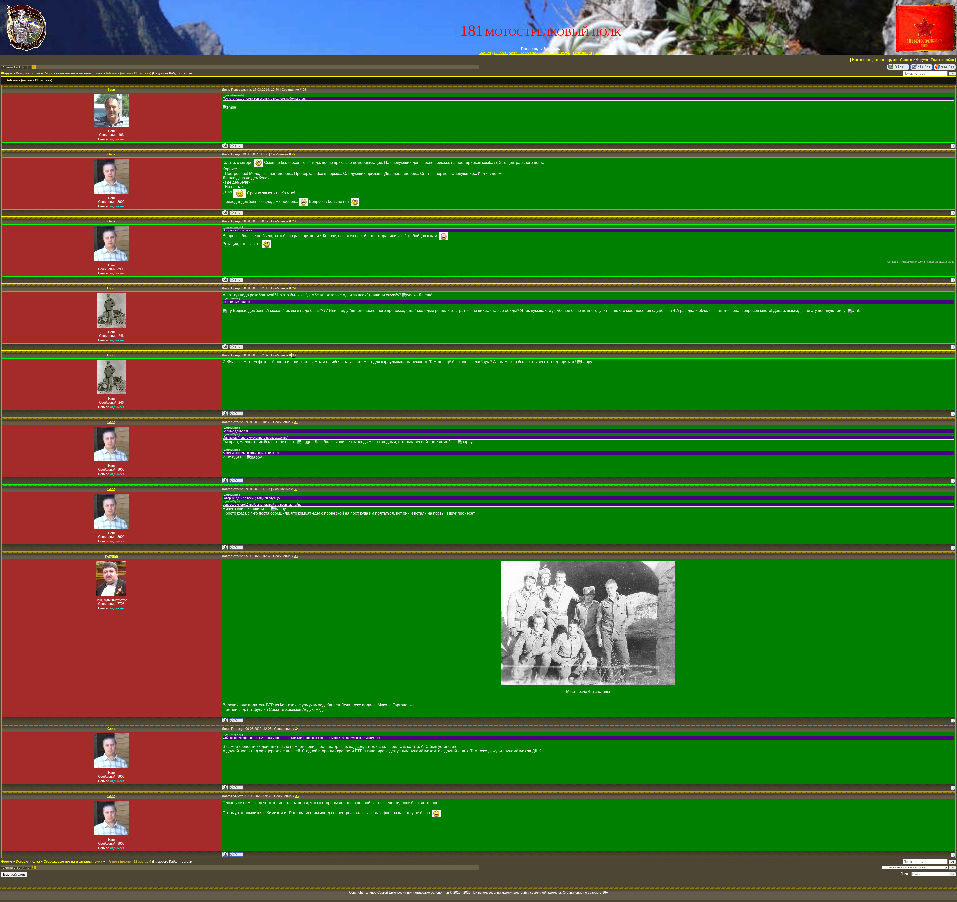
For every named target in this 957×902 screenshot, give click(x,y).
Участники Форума (914, 60)
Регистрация (582, 53)
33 (296, 556)
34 (297, 729)
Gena (111, 154)
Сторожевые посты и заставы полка (73, 73)
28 (294, 221)
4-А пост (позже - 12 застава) (128, 73)
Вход (598, 53)
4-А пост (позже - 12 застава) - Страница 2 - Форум (532, 53)
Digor (111, 288)
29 (294, 288)
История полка (28, 73)
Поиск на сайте (942, 60)
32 (295, 489)
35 (297, 796)
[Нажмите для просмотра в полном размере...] (588, 683)
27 (293, 154)
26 (304, 89)
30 (294, 355)
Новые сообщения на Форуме (874, 60)
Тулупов (111, 556)
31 (296, 422)
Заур (111, 89)
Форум (6, 73)
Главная (485, 53)
